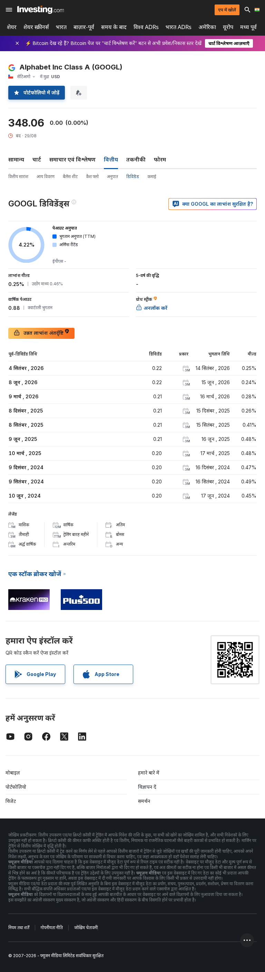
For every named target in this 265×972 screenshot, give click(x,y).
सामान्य (16, 159)
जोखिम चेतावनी (86, 927)
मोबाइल (13, 773)
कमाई (151, 176)
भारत (61, 27)
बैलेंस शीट (70, 176)
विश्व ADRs (146, 27)
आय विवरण (46, 176)
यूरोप (228, 27)
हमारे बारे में (148, 773)
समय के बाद (114, 27)
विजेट (11, 801)
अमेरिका (207, 27)
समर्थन (144, 801)
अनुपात (112, 176)
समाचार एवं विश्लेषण (72, 159)
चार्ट (36, 159)
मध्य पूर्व (248, 27)
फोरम (160, 159)
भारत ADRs (179, 27)
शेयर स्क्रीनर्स (36, 27)
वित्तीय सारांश (18, 176)
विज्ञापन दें (147, 787)
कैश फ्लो (92, 176)
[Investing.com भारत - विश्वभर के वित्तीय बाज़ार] (40, 10)
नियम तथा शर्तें (18, 927)
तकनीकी (136, 159)
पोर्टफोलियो (16, 787)
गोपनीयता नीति (52, 927)
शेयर (12, 27)
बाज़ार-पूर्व (83, 27)
